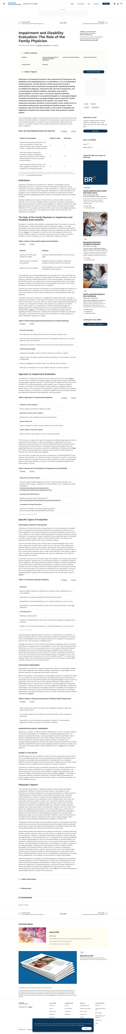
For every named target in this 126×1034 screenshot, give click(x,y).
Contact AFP (83, 1014)
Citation (85, 144)
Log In (20, 905)
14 (61, 655)
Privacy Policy (81, 1025)
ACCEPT (86, 1028)
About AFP (98, 1005)
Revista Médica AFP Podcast (100, 1016)
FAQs (96, 1023)
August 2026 (54, 932)
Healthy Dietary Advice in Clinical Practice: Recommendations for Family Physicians (70, 938)
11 (30, 572)
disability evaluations (44, 45)
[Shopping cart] (114, 3)
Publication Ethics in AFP (100, 1009)
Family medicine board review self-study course (95, 192)
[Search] (121, 3)
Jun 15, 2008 (63, 22)
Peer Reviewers (68, 1008)
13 (49, 651)
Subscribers (68, 1011)
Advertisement (63, 9)
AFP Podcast (98, 1013)
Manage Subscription (85, 1008)
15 (62, 655)
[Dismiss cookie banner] (91, 1021)
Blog (89, 3)
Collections (52, 1014)
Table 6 (31, 693)
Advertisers (67, 1014)
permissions (52, 995)
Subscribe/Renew (84, 1005)
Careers (82, 1017)
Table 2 (31, 310)
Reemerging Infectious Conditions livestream (92, 243)
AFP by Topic (80, 3)
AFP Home (52, 1005)
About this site (22, 1029)
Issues (72, 3)
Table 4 (61, 773)
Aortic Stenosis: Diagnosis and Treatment (59, 943)
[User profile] (117, 3)
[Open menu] (4, 3)
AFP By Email (83, 1011)
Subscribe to (86, 956)
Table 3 (71, 378)
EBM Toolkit (98, 1020)
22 (65, 818)
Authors (67, 1005)
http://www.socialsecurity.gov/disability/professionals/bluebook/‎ (40, 500)
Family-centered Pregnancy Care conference (94, 295)
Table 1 (26, 232)
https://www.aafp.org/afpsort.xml (34, 175)
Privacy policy (30, 1029)
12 (48, 651)
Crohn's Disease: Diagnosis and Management (60, 941)
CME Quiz (96, 3)
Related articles (87, 147)
